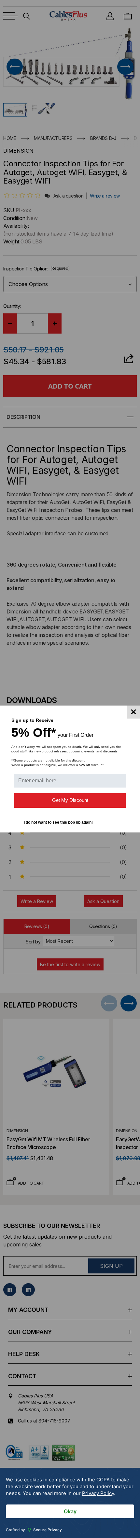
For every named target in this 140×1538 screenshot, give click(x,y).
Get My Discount (70, 800)
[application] (70, 1503)
